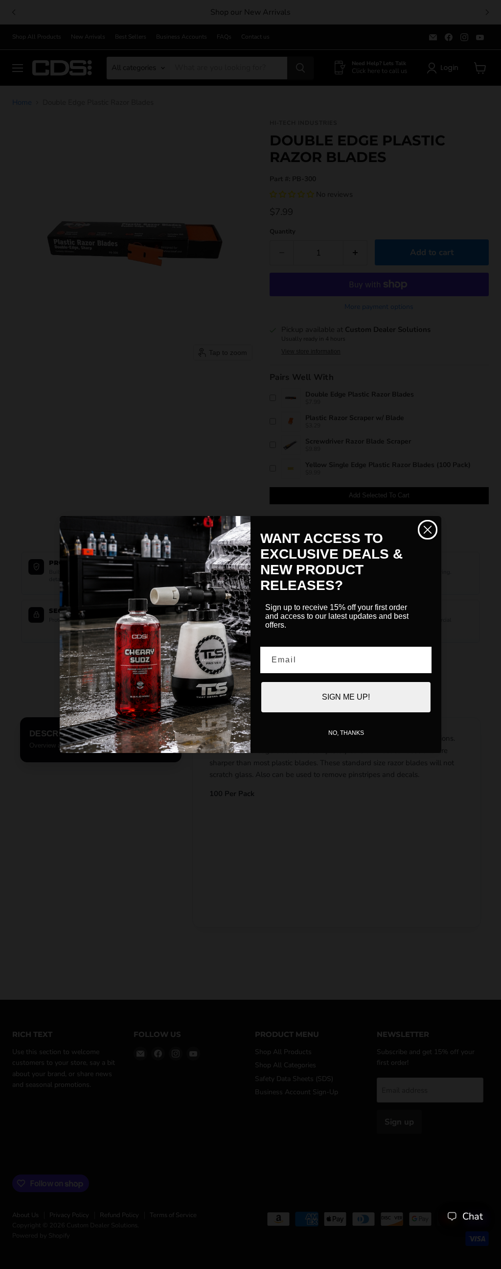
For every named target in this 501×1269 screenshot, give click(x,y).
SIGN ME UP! (346, 697)
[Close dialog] (427, 530)
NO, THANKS (346, 732)
